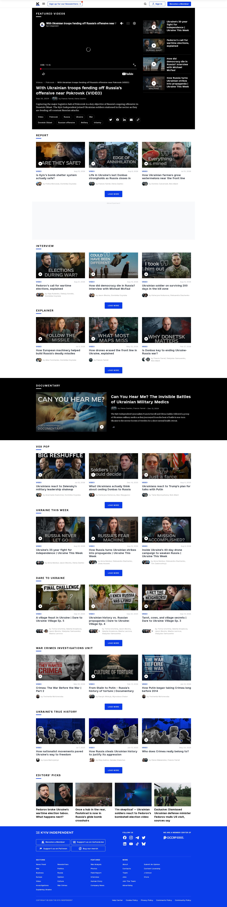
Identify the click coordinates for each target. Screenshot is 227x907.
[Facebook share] (117, 119)
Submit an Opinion (152, 864)
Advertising (127, 885)
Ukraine (79, 117)
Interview (95, 877)
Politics (60, 868)
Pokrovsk (50, 82)
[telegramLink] (137, 837)
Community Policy (183, 900)
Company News (97, 885)
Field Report (96, 873)
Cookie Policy (132, 900)
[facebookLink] (125, 837)
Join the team (129, 881)
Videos (39, 82)
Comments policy (164, 900)
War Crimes (62, 885)
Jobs (125, 877)
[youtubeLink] (131, 844)
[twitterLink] (143, 837)
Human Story (96, 881)
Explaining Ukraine (44, 889)
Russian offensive (66, 122)
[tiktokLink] (137, 844)
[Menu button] (43, 3)
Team (125, 873)
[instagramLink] (131, 837)
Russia (67, 117)
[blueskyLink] (143, 844)
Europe (39, 877)
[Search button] (145, 4)
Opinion (60, 877)
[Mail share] (131, 119)
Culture (60, 881)
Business (40, 873)
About (125, 864)
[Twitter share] (110, 119)
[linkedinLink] (125, 844)
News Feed (41, 864)
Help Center (117, 900)
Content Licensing (152, 868)
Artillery (84, 122)
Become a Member (179, 4)
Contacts (127, 868)
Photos (94, 868)
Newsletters (62, 864)
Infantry (97, 122)
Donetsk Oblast (45, 122)
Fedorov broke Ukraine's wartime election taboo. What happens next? (52, 813)
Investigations (42, 885)
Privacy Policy (147, 900)
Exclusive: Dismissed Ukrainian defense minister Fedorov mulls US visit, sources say (172, 815)
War (91, 117)
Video (40, 117)
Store (146, 877)
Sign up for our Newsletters (65, 4)
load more (113, 194)
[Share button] (113, 427)
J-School (147, 873)
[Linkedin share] (124, 119)
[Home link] (38, 4)
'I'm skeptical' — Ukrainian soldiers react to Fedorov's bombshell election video (133, 813)
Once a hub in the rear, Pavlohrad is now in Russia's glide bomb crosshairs (90, 815)
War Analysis (96, 864)
